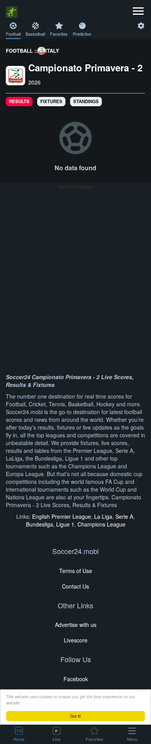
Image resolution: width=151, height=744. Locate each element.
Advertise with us (75, 624)
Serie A (124, 516)
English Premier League (61, 516)
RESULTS (19, 101)
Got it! (75, 716)
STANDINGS (86, 101)
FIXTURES (51, 101)
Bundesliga (39, 524)
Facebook (75, 679)
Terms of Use (75, 571)
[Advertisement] (75, 266)
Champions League (101, 524)
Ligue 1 (65, 524)
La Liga (103, 516)
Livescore (76, 640)
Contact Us (75, 586)
